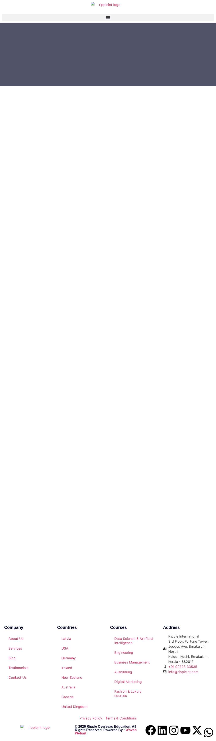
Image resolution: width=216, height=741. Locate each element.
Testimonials (18, 668)
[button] (108, 17)
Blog (12, 658)
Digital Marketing (128, 682)
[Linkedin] (162, 730)
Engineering (123, 652)
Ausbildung (123, 672)
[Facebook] (150, 730)
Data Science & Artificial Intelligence (133, 640)
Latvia (66, 638)
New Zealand (71, 677)
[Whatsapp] (208, 732)
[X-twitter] (197, 730)
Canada (67, 697)
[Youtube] (185, 730)
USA (64, 648)
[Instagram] (174, 730)
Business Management (132, 662)
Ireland (66, 668)
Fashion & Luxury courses (128, 693)
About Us (15, 638)
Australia (68, 687)
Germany (68, 658)
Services (15, 648)
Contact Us (17, 677)
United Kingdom (74, 706)
